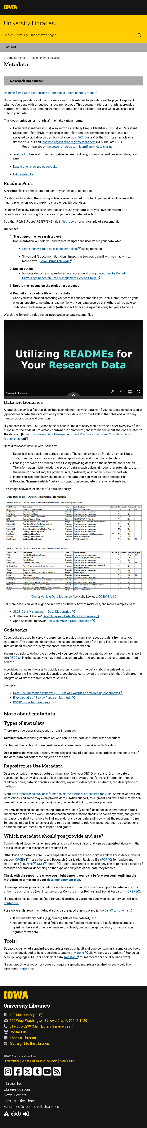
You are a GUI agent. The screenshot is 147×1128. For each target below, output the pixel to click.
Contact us (18, 1032)
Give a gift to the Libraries (29, 1044)
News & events (15, 1095)
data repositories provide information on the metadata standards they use (62, 794)
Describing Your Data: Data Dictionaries (69, 616)
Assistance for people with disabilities (31, 1107)
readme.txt (20, 154)
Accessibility (67, 1060)
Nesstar (70, 957)
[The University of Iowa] (10, 7)
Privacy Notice (11, 1060)
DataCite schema (117, 910)
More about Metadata (82, 93)
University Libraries (29, 23)
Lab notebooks (23, 174)
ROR (104, 859)
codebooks (49, 166)
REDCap (15, 658)
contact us (11, 903)
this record (69, 221)
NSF (40, 864)
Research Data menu (26, 81)
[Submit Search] (139, 35)
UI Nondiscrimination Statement (39, 1060)
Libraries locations (17, 1089)
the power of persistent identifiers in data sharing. (79, 146)
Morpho (79, 953)
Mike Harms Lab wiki (54, 261)
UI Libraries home (14, 57)
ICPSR (131, 891)
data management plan (63, 880)
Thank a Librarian (23, 1038)
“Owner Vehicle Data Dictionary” (52, 596)
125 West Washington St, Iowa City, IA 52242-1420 (48, 1021)
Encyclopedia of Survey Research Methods (42, 698)
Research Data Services (45, 57)
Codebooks (57, 93)
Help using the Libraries (21, 1101)
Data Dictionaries (35, 93)
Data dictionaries (24, 166)
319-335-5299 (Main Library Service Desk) (41, 1026)
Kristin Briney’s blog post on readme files (50, 249)
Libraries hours (14, 1084)
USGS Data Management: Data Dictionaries (42, 611)
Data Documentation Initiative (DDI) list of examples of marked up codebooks (66, 693)
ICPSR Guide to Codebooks (31, 702)
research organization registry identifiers (69, 142)
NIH (30, 864)
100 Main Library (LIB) (26, 1015)
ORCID (82, 137)
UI (55, 864)
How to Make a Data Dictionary (70, 621)
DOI (106, 137)
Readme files (12, 93)
